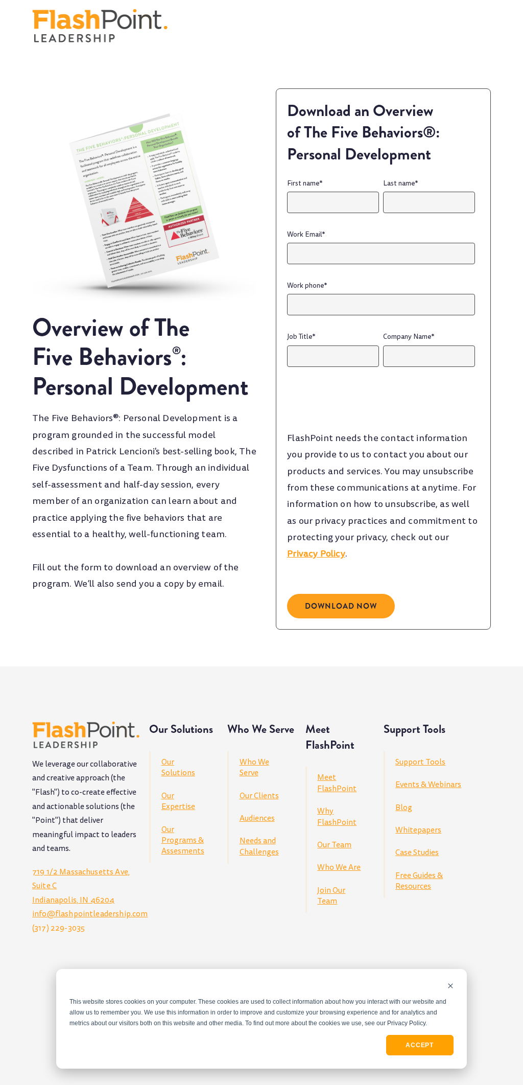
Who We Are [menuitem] (339, 867)
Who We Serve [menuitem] (254, 767)
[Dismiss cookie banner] (450, 986)
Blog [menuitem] (403, 807)
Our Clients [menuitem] (259, 795)
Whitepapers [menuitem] (418, 830)
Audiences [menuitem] (257, 818)
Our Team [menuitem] (334, 844)
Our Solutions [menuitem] (178, 767)
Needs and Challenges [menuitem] (259, 846)
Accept (420, 1045)
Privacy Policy (316, 553)
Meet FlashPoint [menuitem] (336, 783)
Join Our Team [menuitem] (331, 896)
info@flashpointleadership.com (90, 913)
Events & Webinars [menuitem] (428, 784)
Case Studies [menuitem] (417, 852)
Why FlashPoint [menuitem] (336, 816)
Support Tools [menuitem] (420, 762)
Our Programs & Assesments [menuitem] (182, 840)
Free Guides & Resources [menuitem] (419, 881)
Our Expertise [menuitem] (178, 801)
